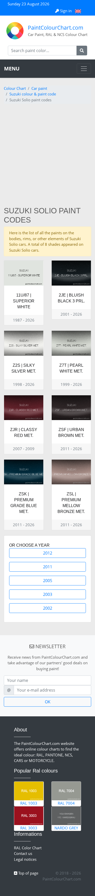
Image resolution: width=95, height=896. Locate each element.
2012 (47, 553)
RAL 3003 (28, 827)
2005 (47, 580)
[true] (82, 50)
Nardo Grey (66, 827)
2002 (47, 608)
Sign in (66, 10)
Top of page (27, 873)
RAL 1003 (28, 803)
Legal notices (25, 859)
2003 (47, 594)
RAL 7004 (66, 803)
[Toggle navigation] (84, 69)
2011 (47, 567)
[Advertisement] (47, 156)
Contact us (23, 853)
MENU (12, 68)
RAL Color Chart (28, 847)
